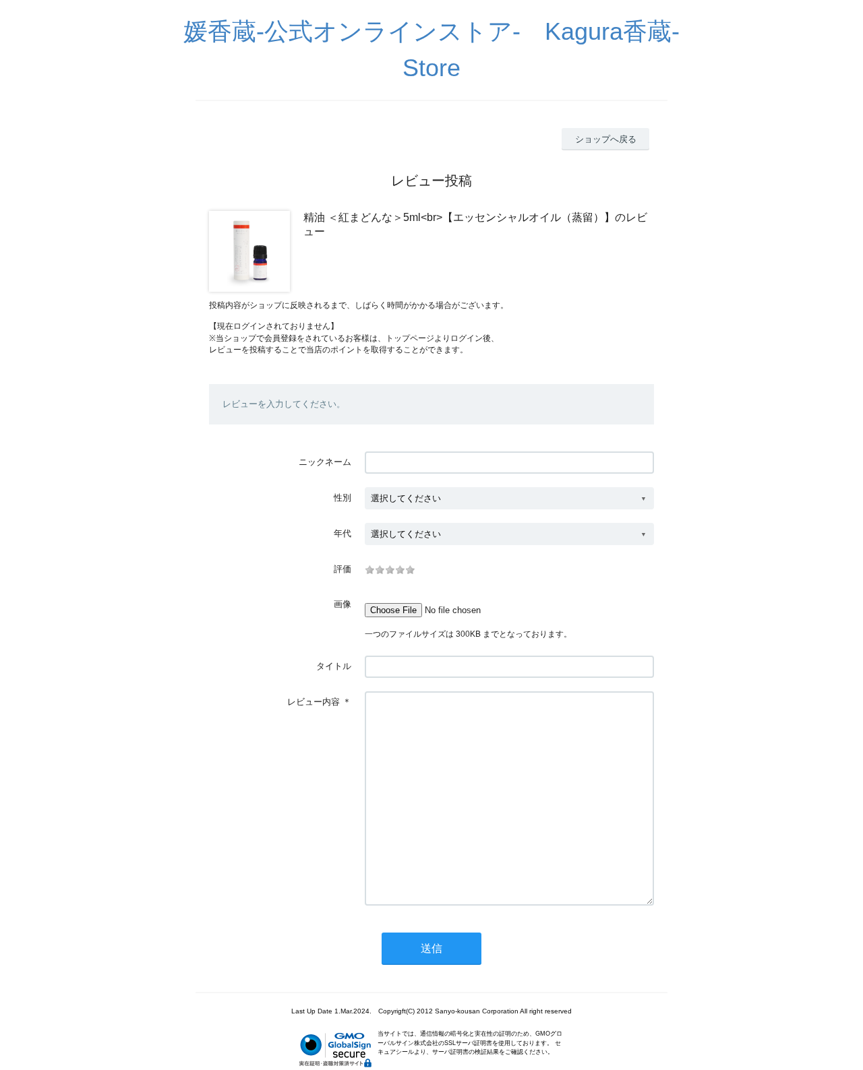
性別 (342, 498)
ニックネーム (325, 462)
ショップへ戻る (605, 139)
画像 (342, 604)
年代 (342, 533)
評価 (342, 569)
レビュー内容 (313, 702)
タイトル (333, 666)
